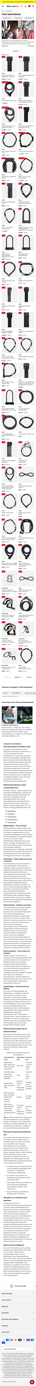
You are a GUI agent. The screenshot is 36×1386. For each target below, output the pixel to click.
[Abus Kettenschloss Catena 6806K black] (26, 501)
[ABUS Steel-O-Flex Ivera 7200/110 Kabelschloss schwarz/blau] (26, 552)
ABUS (6, 693)
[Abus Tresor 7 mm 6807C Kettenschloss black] (9, 216)
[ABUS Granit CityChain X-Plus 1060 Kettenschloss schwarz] (9, 114)
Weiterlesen (5, 45)
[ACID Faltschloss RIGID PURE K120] (9, 190)
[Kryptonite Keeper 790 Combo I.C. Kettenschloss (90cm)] (9, 604)
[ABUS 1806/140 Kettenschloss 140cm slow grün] (26, 578)
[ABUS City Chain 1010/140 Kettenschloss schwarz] (9, 345)
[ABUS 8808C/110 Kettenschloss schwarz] (26, 269)
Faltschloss (11, 814)
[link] (7, 677)
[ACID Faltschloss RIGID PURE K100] (9, 294)
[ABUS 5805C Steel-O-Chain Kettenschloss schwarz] (26, 165)
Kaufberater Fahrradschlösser (10, 725)
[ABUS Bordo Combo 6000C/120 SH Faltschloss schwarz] (26, 89)
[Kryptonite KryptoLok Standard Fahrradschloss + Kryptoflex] (9, 578)
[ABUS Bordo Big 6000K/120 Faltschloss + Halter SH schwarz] (9, 64)
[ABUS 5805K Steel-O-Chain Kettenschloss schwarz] (9, 370)
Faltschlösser (18, 18)
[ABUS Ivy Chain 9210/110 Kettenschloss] (26, 397)
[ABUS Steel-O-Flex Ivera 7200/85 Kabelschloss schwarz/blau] (9, 552)
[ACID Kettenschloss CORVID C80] (26, 422)
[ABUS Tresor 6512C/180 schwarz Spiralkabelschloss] (26, 604)
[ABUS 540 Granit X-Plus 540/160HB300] (26, 242)
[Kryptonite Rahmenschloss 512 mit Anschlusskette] (9, 656)
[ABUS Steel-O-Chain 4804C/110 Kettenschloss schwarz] (9, 526)
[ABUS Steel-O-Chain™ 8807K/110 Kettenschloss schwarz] (9, 474)
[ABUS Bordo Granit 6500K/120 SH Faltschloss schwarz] (26, 64)
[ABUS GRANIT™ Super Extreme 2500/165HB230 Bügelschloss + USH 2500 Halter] (26, 216)
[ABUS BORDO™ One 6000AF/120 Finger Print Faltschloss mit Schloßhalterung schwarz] (26, 370)
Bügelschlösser (7, 18)
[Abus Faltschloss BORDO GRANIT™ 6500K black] (9, 320)
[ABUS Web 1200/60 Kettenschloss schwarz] (26, 656)
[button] (29, 6)
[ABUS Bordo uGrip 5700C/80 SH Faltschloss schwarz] (26, 114)
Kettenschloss (11, 816)
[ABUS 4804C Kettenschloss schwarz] (9, 501)
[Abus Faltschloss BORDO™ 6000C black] (26, 294)
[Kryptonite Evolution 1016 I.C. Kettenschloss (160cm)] (9, 629)
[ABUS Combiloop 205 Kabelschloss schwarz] (26, 449)
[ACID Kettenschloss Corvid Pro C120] (9, 140)
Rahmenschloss (12, 819)
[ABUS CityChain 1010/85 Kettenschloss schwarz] (26, 190)
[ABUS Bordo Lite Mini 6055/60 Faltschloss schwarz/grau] (9, 449)
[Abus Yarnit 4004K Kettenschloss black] (9, 89)
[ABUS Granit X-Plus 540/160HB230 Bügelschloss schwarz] (9, 242)
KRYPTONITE (16, 693)
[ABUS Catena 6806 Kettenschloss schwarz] (26, 345)
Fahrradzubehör (8, 10)
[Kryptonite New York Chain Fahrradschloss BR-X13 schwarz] (26, 629)
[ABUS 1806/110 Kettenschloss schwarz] (26, 474)
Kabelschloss (11, 822)
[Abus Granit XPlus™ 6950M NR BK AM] (9, 165)
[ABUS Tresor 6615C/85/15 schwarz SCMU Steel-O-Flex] (9, 422)
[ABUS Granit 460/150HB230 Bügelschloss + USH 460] (9, 397)
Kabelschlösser (29, 18)
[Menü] (3, 6)
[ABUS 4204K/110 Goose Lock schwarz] (9, 269)
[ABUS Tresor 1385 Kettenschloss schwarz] (26, 140)
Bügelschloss (11, 811)
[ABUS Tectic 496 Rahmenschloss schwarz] (26, 526)
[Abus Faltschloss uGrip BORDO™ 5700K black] (26, 320)
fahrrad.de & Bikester (11, 1381)
